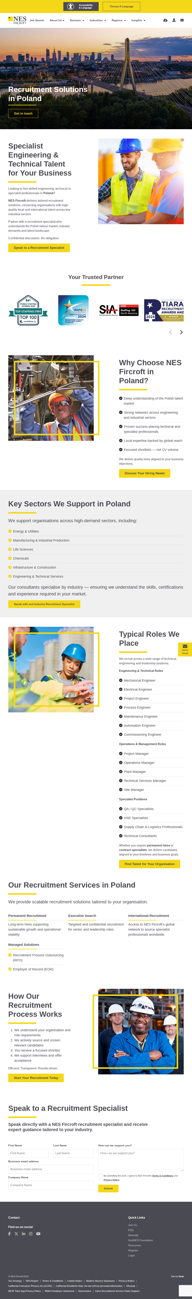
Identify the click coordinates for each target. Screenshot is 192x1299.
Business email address (23, 1161)
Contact (14, 1217)
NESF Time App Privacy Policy (24, 1291)
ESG (131, 1230)
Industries (97, 20)
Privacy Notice (111, 1180)
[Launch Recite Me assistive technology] (81, 6)
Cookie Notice (74, 1281)
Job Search (37, 20)
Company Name (18, 1177)
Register (133, 1250)
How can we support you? (115, 1145)
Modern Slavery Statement (100, 1281)
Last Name (60, 1145)
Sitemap (130, 1286)
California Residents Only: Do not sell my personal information (89, 1286)
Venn (181, 1276)
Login (131, 1255)
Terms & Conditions (162, 1176)
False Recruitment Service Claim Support (117, 1291)
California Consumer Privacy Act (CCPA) (30, 1286)
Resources (134, 1245)
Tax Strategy (15, 1281)
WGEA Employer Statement (59, 1291)
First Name (15, 1145)
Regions (117, 20)
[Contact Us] (182, 20)
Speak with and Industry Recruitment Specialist (44, 604)
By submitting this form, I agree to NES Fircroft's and (141, 1178)
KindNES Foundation (140, 1240)
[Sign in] (174, 20)
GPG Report (32, 1281)
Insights (137, 20)
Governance (84, 1291)
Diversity (133, 1235)
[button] (181, 332)
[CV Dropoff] (165, 20)
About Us (56, 20)
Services (76, 20)
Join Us (132, 1225)
